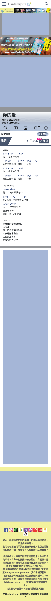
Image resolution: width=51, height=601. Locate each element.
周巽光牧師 (14, 120)
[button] (17, 52)
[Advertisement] (25, 24)
